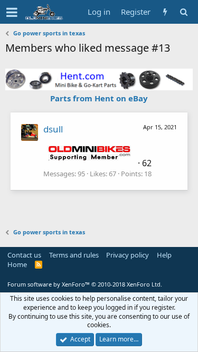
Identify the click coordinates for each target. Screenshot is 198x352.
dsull (53, 129)
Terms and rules (74, 255)
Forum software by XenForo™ (84, 284)
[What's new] (165, 12)
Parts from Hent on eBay (99, 98)
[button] (12, 12)
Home (17, 264)
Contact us (24, 255)
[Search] (183, 12)
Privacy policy (127, 255)
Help (164, 255)
